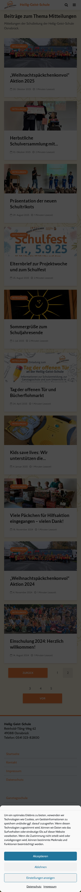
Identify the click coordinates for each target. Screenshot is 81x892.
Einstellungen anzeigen (40, 878)
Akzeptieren (40, 856)
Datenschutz (34, 886)
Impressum (49, 886)
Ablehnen (41, 867)
